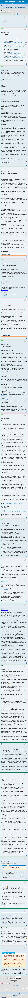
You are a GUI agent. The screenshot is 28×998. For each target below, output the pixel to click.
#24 (8, 171)
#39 (8, 950)
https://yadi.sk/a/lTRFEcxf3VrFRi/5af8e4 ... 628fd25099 (15, 511)
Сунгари (2, 10)
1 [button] (16, 13)
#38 (8, 931)
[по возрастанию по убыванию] (14, 980)
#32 (8, 669)
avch (4, 743)
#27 (8, 344)
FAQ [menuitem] (6, 5)
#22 (8, 32)
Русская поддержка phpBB (14, 995)
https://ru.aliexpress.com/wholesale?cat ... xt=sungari (15, 53)
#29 (8, 523)
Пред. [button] (15, 14)
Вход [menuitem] (26, 5)
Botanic (2, 28)
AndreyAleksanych (4, 559)
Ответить (3, 11)
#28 (8, 418)
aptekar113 (5, 927)
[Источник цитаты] (4, 867)
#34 (8, 777)
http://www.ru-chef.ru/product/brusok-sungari (13, 57)
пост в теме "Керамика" (6, 530)
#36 (8, 885)
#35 (8, 861)
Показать (7, 254)
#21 (8, 21)
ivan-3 (2, 773)
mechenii (2, 946)
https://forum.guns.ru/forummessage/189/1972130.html (15, 42)
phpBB (12, 994)
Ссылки (3, 5)
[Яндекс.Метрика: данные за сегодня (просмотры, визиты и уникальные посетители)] (3, 997)
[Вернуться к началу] (26, 26)
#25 (8, 263)
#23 (8, 70)
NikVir (2, 604)
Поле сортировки (10, 978)
